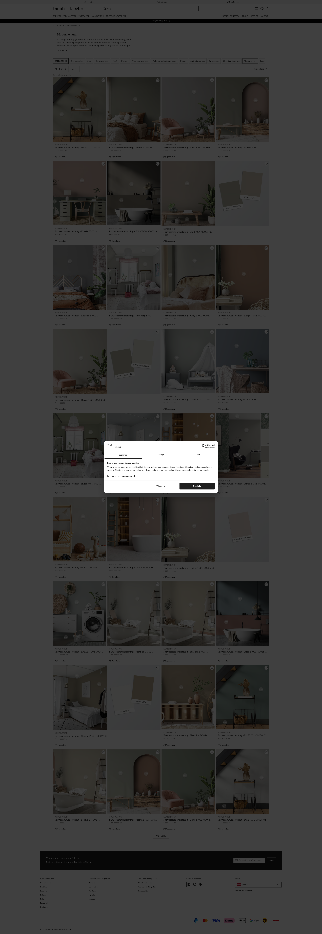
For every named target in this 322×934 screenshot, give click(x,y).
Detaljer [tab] (161, 454)
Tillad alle (197, 486)
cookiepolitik (129, 476)
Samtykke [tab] (123, 455)
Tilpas (159, 486)
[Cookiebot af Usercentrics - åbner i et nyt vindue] (204, 446)
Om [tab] (198, 454)
